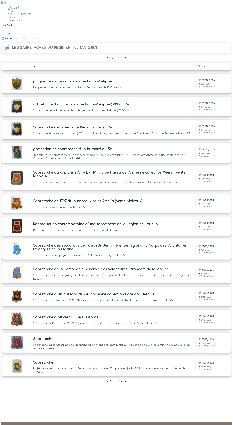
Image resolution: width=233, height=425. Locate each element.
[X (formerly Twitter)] (9, 34)
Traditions (15, 10)
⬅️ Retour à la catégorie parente (20, 38)
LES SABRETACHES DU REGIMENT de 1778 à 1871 (54, 48)
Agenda (14, 20)
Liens (12, 17)
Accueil (13, 7)
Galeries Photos (20, 14)
